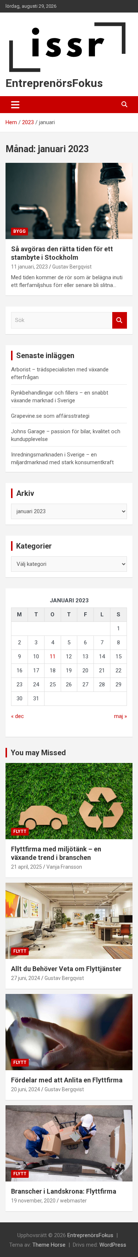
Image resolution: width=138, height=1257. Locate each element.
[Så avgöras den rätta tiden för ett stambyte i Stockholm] (69, 200)
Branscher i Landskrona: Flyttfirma (63, 1191)
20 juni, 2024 (25, 1089)
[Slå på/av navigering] (15, 104)
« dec (17, 716)
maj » (120, 716)
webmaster (73, 1201)
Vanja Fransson (64, 867)
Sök (119, 320)
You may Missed (38, 752)
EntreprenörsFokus (54, 83)
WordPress (112, 1245)
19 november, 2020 (33, 1201)
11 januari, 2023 (29, 267)
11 (53, 656)
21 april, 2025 (26, 867)
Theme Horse (49, 1245)
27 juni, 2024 (25, 978)
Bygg (19, 231)
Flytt (19, 831)
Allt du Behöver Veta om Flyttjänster (66, 969)
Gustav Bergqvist (72, 267)
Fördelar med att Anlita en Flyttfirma (67, 1080)
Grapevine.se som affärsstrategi (50, 416)
